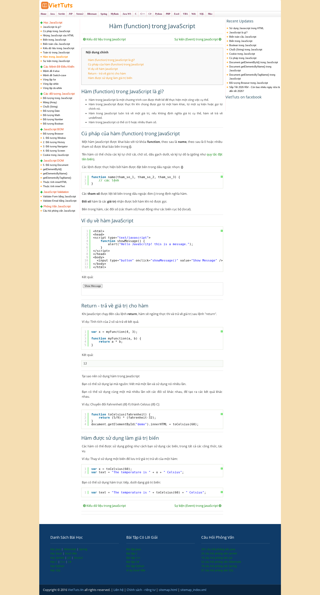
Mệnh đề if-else (51, 71)
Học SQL (55, 570)
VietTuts (70, 5)
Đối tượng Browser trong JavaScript (248, 83)
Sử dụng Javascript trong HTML (246, 28)
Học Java (55, 549)
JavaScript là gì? (52, 27)
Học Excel (56, 553)
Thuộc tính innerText (54, 186)
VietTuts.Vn (76, 590)
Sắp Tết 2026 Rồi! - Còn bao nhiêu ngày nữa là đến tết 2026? (254, 89)
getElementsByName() (55, 173)
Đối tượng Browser (53, 133)
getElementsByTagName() (57, 177)
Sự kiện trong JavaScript (56, 61)
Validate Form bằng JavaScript (59, 196)
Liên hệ (119, 590)
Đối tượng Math (51, 115)
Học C (54, 561)
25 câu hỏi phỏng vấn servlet (219, 553)
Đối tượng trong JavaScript (57, 98)
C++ (63, 561)
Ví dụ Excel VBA (135, 570)
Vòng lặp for (49, 79)
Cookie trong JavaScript (56, 155)
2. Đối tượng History (54, 142)
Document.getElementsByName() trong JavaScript (250, 68)
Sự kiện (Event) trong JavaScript (196, 39)
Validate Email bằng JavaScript (59, 200)
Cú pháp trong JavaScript (56, 31)
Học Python (57, 566)
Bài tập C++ (133, 557)
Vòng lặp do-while (52, 88)
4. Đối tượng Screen (54, 150)
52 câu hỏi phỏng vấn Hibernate (221, 561)
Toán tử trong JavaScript (56, 52)
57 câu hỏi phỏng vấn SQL (217, 570)
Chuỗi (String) (50, 106)
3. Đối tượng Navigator (55, 146)
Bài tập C (131, 553)
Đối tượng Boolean (53, 123)
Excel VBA (71, 553)
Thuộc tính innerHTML (55, 182)
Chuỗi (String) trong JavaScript (245, 49)
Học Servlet (57, 557)
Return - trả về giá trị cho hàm (107, 73)
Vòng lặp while (51, 83)
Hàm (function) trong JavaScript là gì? (111, 60)
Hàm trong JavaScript (55, 56)
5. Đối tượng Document (55, 165)
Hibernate (70, 549)
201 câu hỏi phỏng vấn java (218, 549)
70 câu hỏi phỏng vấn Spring (219, 566)
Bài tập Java (133, 549)
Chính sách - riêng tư (141, 590)
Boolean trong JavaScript (242, 45)
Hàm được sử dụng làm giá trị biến (110, 78)
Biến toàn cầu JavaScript (56, 44)
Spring (83, 549)
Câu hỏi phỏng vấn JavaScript (59, 210)
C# (69, 561)
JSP (69, 557)
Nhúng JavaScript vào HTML (58, 35)
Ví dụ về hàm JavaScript (103, 69)
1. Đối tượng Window (54, 138)
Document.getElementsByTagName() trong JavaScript (252, 76)
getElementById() (52, 169)
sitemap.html (168, 590)
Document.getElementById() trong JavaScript (253, 62)
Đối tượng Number (53, 119)
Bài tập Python (135, 566)
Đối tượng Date (51, 111)
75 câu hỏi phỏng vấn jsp (216, 557)
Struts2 (78, 557)
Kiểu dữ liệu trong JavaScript (58, 48)
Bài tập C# (132, 561)
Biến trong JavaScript (54, 39)
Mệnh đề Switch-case (54, 75)
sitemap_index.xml (193, 590)
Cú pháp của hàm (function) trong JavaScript (116, 64)
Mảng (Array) (50, 102)
